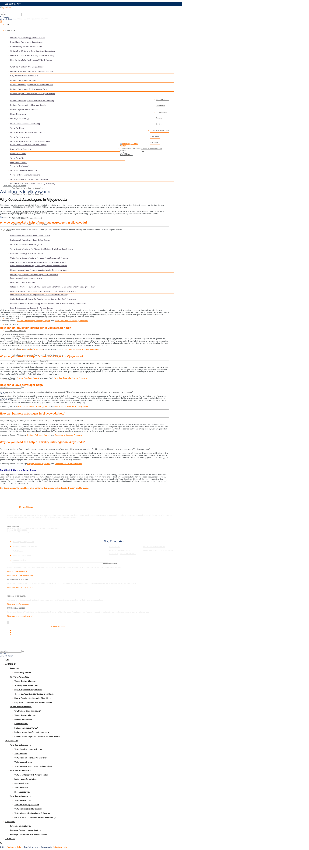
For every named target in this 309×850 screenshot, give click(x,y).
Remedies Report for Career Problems (70, 378)
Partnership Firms (21, 724)
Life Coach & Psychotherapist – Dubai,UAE (30, 361)
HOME (7, 24)
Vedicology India (14, 847)
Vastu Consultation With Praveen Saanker (28, 145)
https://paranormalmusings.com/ (19, 616)
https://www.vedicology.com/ (18, 604)
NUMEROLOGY (10, 30)
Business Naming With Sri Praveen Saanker (28, 105)
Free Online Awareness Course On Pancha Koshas (31, 308)
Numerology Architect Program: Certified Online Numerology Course (39, 270)
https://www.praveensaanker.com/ (20, 575)
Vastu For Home (17, 128)
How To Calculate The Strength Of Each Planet (31, 60)
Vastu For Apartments (20, 137)
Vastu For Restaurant (19, 166)
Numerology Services (22, 673)
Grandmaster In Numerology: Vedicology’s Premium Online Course (38, 266)
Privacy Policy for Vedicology (21, 633)
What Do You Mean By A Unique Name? (27, 67)
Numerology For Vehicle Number (24, 109)
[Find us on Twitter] (1, 21)
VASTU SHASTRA (162, 100)
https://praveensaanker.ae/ (17, 571)
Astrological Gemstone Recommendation (29, 224)
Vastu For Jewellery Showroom (23, 170)
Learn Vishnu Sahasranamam (22, 282)
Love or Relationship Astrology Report (34, 406)
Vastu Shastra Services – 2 (20, 771)
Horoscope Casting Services (23, 542)
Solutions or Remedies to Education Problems (81, 349)
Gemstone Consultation (22, 555)
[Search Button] (23, 387)
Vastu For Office (17, 158)
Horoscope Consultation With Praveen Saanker (142, 149)
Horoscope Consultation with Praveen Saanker (28, 835)
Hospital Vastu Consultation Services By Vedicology (32, 184)
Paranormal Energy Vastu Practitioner (27, 253)
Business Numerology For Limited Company (31, 732)
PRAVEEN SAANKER (12, 318)
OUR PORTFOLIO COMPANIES (15, 331)
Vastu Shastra (18, 551)
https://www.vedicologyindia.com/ (20, 587)
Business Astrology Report (38, 435)
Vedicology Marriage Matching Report (33, 321)
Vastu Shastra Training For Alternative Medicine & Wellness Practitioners (41, 249)
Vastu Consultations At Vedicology (25, 124)
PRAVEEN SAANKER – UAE (16, 13)
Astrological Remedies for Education (27, 188)
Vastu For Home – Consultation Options (27, 132)
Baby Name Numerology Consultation (26, 42)
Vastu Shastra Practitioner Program (26, 244)
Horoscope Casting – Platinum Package (159, 136)
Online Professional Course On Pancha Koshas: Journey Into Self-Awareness (43, 299)
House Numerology (18, 114)
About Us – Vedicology (19, 635)
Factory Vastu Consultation (22, 149)
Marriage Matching (19, 560)
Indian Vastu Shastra (152, 550)
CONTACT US (10, 379)
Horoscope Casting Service (161, 118)
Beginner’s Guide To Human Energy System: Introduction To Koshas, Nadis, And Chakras (48, 303)
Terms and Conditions (19, 630)
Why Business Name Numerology (24, 76)
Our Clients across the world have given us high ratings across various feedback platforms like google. (44, 488)
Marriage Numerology (19, 118)
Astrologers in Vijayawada (16, 186)
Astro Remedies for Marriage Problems (71, 321)
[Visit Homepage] (84, 9)
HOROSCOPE (160, 106)
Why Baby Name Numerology (26, 685)
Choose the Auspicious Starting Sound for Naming (34, 694)
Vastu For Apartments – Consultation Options (30, 141)
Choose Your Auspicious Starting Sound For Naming (32, 55)
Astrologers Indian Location (121, 550)
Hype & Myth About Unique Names (28, 690)
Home (5, 186)
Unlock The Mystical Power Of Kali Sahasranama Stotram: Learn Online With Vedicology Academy (52, 287)
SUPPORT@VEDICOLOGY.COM (36, 19)
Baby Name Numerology (19, 677)
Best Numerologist (128, 554)
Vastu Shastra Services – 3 (20, 796)
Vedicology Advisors (20, 337)
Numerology (168, 550)
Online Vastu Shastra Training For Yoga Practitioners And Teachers (39, 258)
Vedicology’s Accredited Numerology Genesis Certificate (34, 275)
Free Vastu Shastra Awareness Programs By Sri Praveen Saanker (38, 262)
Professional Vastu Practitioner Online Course (30, 236)
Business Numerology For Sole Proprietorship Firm (31, 85)
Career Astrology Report (28, 378)
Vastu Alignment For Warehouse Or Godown (29, 179)
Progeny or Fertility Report (38, 464)
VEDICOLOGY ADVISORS (15, 8)
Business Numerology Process (23, 80)
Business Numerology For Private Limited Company (32, 101)
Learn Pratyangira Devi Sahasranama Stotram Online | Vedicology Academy (43, 291)
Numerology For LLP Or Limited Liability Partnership (32, 94)
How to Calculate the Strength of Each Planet (33, 698)
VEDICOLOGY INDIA (13, 4)
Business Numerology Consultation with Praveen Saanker (37, 737)
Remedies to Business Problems (68, 435)
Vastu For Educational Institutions (25, 175)
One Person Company (23, 720)
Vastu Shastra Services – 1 (20, 745)
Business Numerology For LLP (26, 728)
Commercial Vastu (18, 154)
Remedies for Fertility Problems (68, 464)
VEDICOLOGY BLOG (11, 324)
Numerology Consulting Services (25, 546)
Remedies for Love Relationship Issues (71, 406)
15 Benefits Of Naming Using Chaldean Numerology (32, 51)
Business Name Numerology (21, 707)
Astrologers (114, 547)
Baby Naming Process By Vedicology (26, 46)
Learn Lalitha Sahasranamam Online (26, 278)
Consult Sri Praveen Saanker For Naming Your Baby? (32, 71)
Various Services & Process (24, 681)
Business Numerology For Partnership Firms (28, 89)
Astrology (113, 554)
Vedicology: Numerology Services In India (27, 38)
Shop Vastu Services (18, 163)
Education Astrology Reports (30, 349)
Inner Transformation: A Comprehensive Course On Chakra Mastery (39, 295)
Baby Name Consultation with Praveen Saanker (33, 702)
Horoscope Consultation (154, 547)
